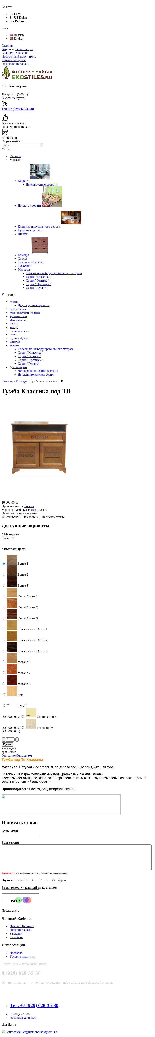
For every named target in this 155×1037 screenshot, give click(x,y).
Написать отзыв (53, 517)
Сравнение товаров (15, 52)
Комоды (14, 327)
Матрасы (14, 345)
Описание (9, 755)
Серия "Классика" (30, 352)
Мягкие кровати (18, 320)
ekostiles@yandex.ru (23, 1017)
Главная (7, 45)
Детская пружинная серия (35, 374)
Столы (13, 334)
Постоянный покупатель (19, 56)
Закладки (16, 933)
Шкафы (14, 323)
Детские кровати (18, 309)
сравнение (9, 752)
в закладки (9, 748)
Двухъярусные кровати (33, 305)
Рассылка (16, 937)
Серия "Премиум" (30, 360)
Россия (29, 506)
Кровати (14, 301)
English (18, 38)
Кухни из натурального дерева (25, 312)
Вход (5, 49)
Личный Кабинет (22, 926)
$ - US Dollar (18, 17)
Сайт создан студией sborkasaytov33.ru (31, 1032)
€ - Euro (15, 14)
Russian (18, 35)
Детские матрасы (18, 367)
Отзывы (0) (24, 755)
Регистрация (24, 49)
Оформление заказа (15, 63)
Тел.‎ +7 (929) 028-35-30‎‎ (18, 109)
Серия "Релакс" (28, 363)
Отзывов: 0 (30, 517)
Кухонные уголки (18, 316)
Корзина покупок (14, 60)
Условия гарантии (22, 956)
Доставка (16, 953)
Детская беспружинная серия (38, 370)
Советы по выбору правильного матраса (46, 349)
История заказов (21, 929)
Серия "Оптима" (29, 356)
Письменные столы (19, 331)
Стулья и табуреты (19, 338)
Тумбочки (15, 341)
